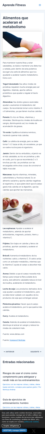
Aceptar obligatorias (11, 426)
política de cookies (31, 422)
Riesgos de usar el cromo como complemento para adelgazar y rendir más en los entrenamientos (21, 376)
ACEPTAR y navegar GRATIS (14, 430)
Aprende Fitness (14, 5)
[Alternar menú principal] (39, 5)
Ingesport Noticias (17, 340)
